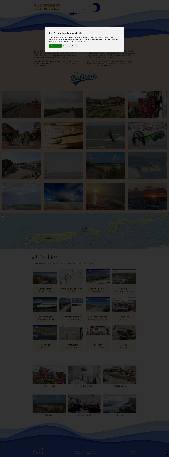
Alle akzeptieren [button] (55, 46)
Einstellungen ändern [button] (69, 46)
